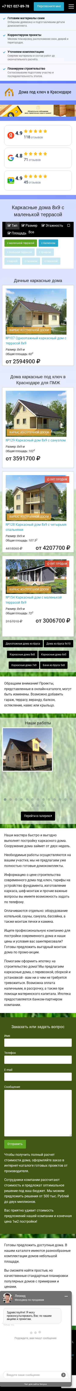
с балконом (48, 243)
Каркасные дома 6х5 (53, 654)
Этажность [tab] (54, 225)
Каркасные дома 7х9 (24, 665)
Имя (7, 1035)
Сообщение (12, 1087)
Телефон (10, 1052)
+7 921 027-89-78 (15, 6)
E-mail (8, 1070)
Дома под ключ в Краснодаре (45, 92)
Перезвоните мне (49, 6)
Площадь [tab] (18, 233)
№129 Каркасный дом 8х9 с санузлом (36, 440)
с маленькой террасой (20, 243)
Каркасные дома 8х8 (22, 654)
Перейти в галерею (37, 816)
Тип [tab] (14, 225)
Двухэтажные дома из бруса (23, 643)
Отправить (15, 1144)
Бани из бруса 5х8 (54, 665)
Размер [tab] (31, 225)
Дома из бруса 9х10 (58, 643)
